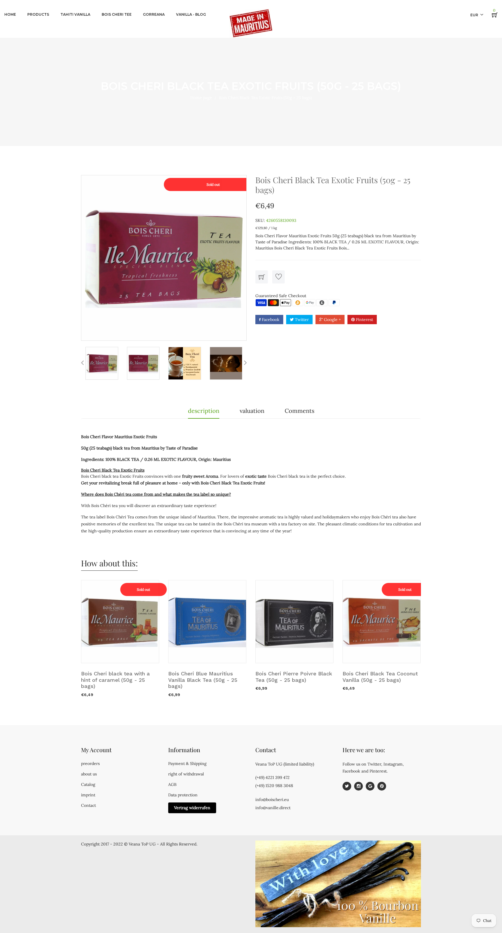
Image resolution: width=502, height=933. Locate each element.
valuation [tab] (252, 410)
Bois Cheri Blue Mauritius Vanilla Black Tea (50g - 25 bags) (202, 679)
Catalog (88, 784)
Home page (201, 97)
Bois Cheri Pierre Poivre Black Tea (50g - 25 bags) (293, 676)
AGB (172, 784)
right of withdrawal (186, 774)
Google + (332, 319)
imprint (88, 795)
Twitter (301, 319)
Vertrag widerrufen (192, 807)
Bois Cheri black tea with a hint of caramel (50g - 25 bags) (115, 679)
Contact (88, 805)
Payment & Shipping (187, 763)
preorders (90, 763)
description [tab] (203, 410)
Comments (299, 410)
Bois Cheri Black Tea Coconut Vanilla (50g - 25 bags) (380, 676)
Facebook (270, 319)
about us (89, 774)
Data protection (183, 795)
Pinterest (364, 319)
